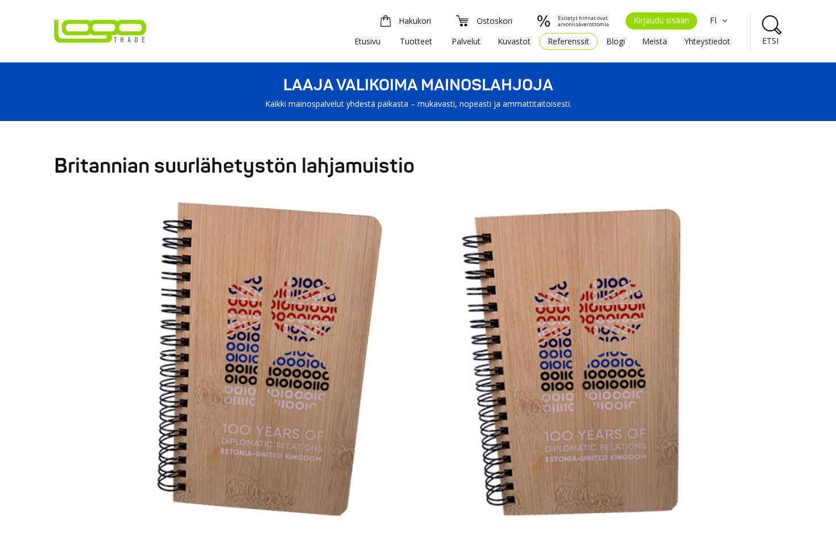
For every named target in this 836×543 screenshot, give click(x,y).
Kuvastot (514, 41)
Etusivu (367, 41)
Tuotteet (416, 41)
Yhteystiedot (707, 41)
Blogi (615, 41)
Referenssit (568, 41)
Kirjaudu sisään (661, 20)
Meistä (654, 41)
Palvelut (466, 41)
